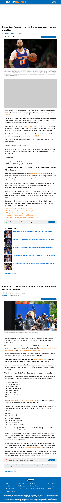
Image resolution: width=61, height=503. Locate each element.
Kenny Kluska (7, 295)
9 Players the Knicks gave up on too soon (18, 213)
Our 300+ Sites (51, 483)
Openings (21, 483)
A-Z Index (49, 489)
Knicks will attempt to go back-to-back (31, 350)
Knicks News (12, 273)
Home (6, 273)
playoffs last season (36, 173)
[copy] (13, 37)
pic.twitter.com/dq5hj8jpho (16, 162)
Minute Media (9, 495)
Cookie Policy (10, 489)
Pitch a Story (22, 486)
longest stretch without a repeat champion (23, 400)
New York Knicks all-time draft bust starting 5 (19, 211)
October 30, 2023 (27, 164)
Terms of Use (51, 486)
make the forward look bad (31, 136)
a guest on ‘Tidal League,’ (30, 126)
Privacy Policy (34, 486)
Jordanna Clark (8, 33)
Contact (32, 483)
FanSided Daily (10, 486)
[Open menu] (4, 2)
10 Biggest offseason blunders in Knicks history (20, 215)
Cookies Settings (11, 491)
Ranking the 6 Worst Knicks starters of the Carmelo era (22, 217)
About (7, 483)
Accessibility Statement (37, 489)
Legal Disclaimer (23, 489)
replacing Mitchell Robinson (33, 447)
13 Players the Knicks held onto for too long (19, 209)
